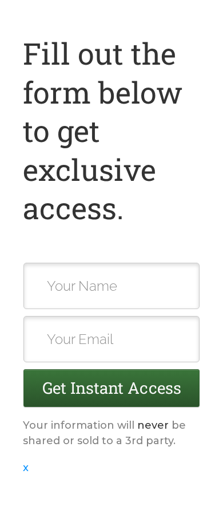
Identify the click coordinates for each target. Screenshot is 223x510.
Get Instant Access (111, 387)
